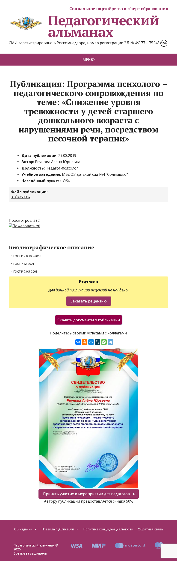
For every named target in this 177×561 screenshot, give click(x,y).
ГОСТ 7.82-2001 (23, 264)
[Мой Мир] (91, 342)
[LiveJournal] (97, 342)
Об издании (23, 529)
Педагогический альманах (103, 25)
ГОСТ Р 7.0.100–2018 (27, 256)
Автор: (28, 161)
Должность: (33, 168)
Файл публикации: (29, 191)
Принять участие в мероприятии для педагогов (86, 493)
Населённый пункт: (40, 180)
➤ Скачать (20, 196)
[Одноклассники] (84, 342)
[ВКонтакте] (78, 342)
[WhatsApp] (104, 342)
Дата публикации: (39, 155)
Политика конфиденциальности (108, 529)
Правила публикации (57, 529)
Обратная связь (150, 529)
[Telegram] (110, 342)
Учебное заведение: (41, 174)
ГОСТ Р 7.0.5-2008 (25, 271)
